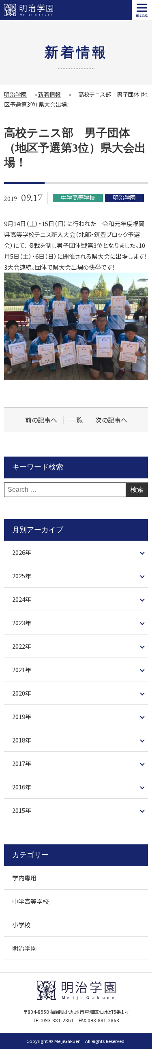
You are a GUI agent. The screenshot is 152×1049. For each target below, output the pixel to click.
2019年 (21, 716)
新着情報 (49, 94)
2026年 (21, 552)
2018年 (21, 740)
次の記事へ (111, 420)
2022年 (21, 646)
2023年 (21, 622)
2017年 (21, 763)
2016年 (21, 787)
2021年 (21, 669)
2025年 (21, 575)
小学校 (21, 924)
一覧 (76, 420)
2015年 (21, 810)
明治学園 (15, 94)
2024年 (21, 599)
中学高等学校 (30, 901)
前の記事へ (41, 420)
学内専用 (24, 877)
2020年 (21, 693)
